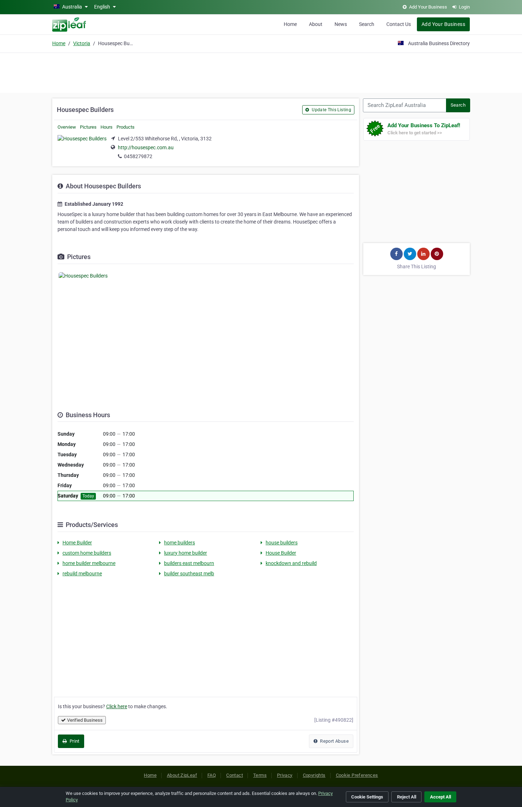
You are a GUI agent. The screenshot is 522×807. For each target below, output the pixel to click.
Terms (260, 775)
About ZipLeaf (182, 775)
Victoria (81, 43)
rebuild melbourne (82, 573)
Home (290, 24)
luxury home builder (185, 553)
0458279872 (138, 156)
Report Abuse (334, 741)
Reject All (406, 797)
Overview (67, 127)
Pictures (88, 127)
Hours (106, 127)
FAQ (211, 775)
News (341, 24)
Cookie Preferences (357, 775)
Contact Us (398, 24)
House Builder (281, 553)
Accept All (440, 797)
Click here (116, 706)
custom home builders (86, 553)
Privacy (285, 775)
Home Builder (77, 542)
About (315, 24)
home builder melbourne (88, 563)
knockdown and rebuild (291, 563)
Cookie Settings (367, 797)
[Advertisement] (261, 72)
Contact (234, 775)
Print (73, 741)
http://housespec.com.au (146, 147)
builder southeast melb (189, 573)
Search (366, 24)
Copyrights (314, 775)
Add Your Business (443, 24)
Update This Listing (331, 109)
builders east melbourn (189, 563)
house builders (282, 542)
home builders (179, 542)
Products (125, 127)
